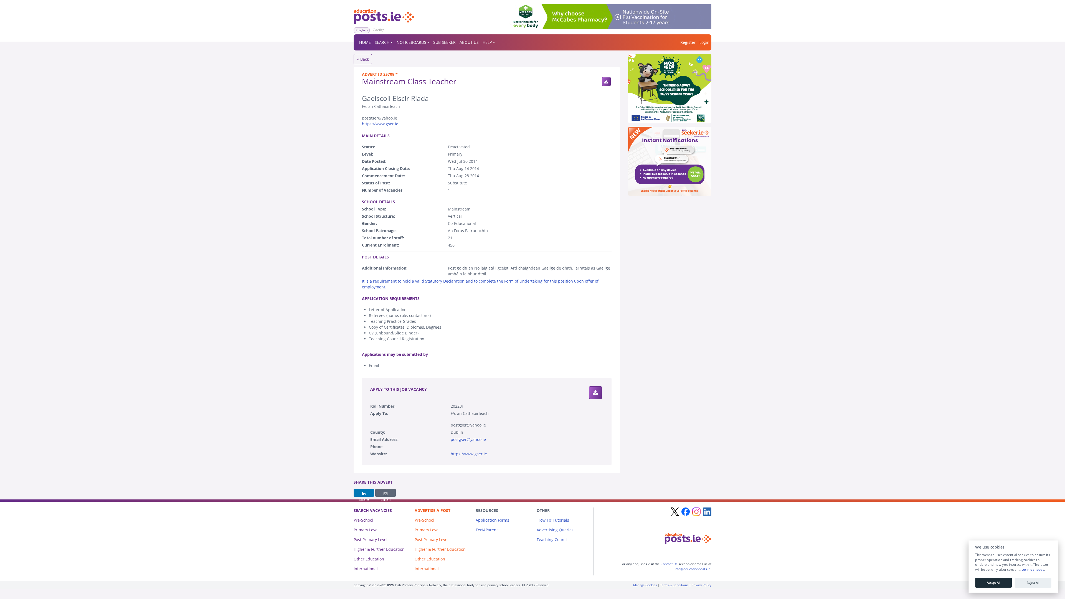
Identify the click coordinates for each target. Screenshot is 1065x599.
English (362, 30)
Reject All (1033, 583)
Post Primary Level (370, 539)
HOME (365, 42)
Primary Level (366, 529)
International (366, 568)
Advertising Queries (555, 529)
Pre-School (363, 520)
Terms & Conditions (674, 585)
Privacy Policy (701, 585)
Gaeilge (379, 29)
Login (704, 42)
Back (364, 59)
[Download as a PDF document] (606, 81)
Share (364, 493)
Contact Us (669, 564)
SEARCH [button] (382, 42)
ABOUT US (469, 42)
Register (688, 42)
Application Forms (492, 520)
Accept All (993, 583)
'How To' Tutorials (553, 520)
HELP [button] (487, 42)
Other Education (369, 559)
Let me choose (1032, 569)
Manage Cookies (645, 585)
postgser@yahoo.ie (468, 439)
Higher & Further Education (379, 549)
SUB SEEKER (444, 42)
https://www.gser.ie (380, 123)
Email (385, 493)
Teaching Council (553, 539)
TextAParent (487, 529)
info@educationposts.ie (692, 569)
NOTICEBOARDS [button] (411, 42)
